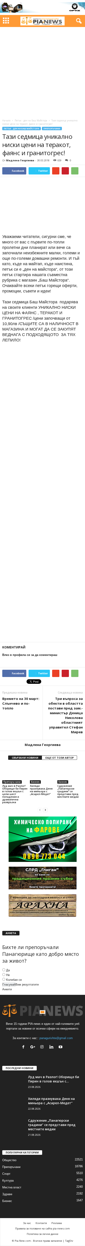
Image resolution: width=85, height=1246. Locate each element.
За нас (27, 1223)
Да (8, 970)
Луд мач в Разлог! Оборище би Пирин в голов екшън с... (53, 1079)
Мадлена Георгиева (20, 160)
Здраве (7, 1194)
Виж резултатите (27, 984)
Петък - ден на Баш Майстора (31, 120)
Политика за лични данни (42, 1234)
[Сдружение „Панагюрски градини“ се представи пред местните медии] (70, 774)
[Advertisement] (42, 71)
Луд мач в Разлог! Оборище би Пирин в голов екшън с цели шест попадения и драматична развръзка (14, 794)
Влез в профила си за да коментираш (29, 655)
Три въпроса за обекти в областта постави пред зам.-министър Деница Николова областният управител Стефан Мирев (65, 715)
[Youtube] (61, 1047)
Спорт (6, 1173)
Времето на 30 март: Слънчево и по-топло (20, 703)
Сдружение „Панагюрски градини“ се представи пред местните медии (68, 791)
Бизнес (35, 781)
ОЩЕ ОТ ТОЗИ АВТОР (59, 757)
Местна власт (11, 1187)
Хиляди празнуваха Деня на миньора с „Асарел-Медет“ (41, 790)
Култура (8, 1180)
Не (8, 975)
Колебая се (14, 979)
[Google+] (33, 1047)
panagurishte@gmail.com (56, 1038)
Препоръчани (52, 128)
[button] (78, 21)
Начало (6, 120)
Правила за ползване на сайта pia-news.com (42, 1228)
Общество (9, 1160)
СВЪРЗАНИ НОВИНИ (25, 757)
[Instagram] (43, 1047)
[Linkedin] (52, 1047)
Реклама (56, 1223)
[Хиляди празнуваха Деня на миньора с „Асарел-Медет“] (42, 774)
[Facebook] (24, 1047)
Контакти (41, 1223)
